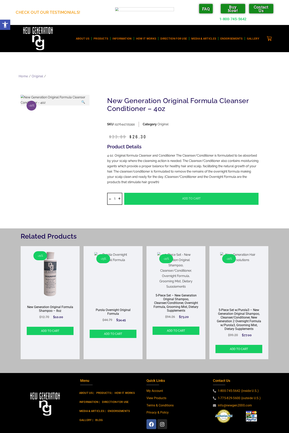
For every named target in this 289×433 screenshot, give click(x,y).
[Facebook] (151, 424)
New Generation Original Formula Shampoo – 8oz (50, 309)
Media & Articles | (92, 411)
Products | (104, 392)
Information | (89, 401)
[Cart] (271, 38)
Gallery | (86, 420)
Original (37, 76)
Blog (99, 420)
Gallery (253, 38)
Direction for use (173, 38)
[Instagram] (162, 424)
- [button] (110, 198)
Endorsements (231, 38)
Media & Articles (203, 38)
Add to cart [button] (50, 330)
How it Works (146, 38)
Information (122, 38)
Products (101, 38)
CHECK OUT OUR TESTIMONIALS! (48, 12)
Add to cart (191, 198)
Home (23, 76)
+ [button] (119, 198)
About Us (82, 38)
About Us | (86, 392)
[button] (5, 25)
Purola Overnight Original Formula (113, 312)
